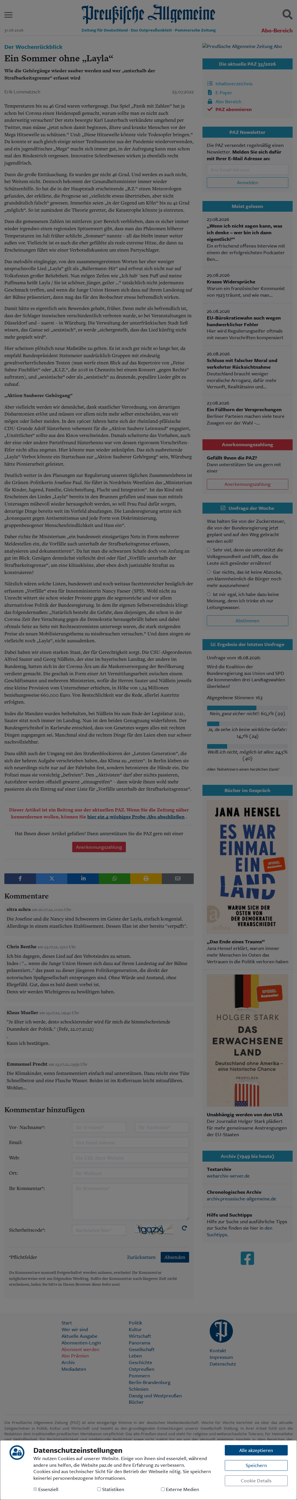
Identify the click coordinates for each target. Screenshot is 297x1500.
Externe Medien (182, 1489)
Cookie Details (256, 1480)
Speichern (256, 1465)
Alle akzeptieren (256, 1450)
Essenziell (47, 1489)
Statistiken (112, 1489)
